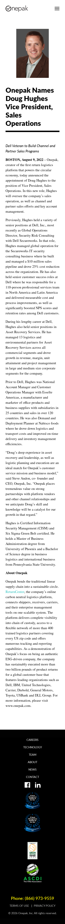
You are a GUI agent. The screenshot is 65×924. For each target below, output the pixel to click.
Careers (32, 740)
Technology (32, 747)
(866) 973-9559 (39, 898)
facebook (27, 785)
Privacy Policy (44, 906)
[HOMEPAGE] (17, 8)
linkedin (38, 785)
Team (32, 755)
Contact (32, 777)
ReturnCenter (15, 591)
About (32, 762)
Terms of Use (20, 906)
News (32, 769)
